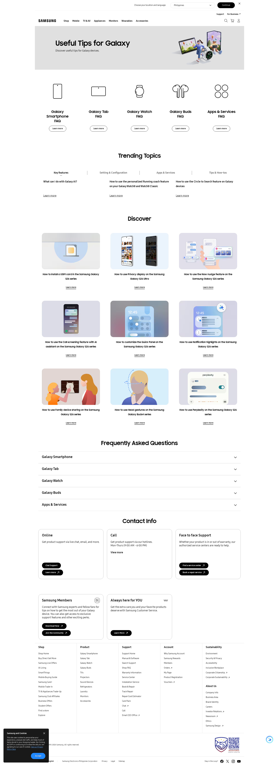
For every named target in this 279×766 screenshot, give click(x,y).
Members (168, 663)
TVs (81, 672)
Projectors (84, 677)
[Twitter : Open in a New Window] (227, 761)
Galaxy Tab (85, 658)
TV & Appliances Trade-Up (49, 691)
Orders (167, 668)
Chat (124, 706)
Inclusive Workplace (215, 668)
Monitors (84, 696)
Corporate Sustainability (217, 677)
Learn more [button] (50, 572)
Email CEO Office (130, 715)
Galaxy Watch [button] (52, 481)
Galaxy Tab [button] (50, 469)
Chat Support (51, 565)
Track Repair (127, 691)
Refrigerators (86, 687)
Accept (38, 756)
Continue (226, 5)
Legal (113, 761)
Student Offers (44, 706)
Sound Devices (86, 682)
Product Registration (173, 677)
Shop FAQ (126, 668)
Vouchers (168, 682)
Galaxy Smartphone (89, 653)
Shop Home (43, 653)
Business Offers (45, 701)
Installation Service (130, 682)
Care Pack (126, 701)
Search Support (129, 663)
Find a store (43, 710)
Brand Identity (212, 702)
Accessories (85, 701)
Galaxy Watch (86, 663)
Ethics (208, 721)
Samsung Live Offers (47, 663)
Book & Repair (128, 687)
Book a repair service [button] (192, 572)
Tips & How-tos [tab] (218, 172)
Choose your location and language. (150, 5)
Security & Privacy (214, 658)
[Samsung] (47, 21)
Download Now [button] (52, 626)
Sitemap (122, 761)
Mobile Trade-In (45, 687)
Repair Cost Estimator (131, 696)
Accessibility (211, 663)
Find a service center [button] (192, 565)
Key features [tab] (61, 172)
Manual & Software (130, 658)
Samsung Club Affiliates (49, 696)
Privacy (104, 761)
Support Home (128, 653)
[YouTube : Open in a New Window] (239, 761)
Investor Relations (214, 711)
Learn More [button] (119, 633)
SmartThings (44, 672)
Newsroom (211, 716)
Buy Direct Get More (47, 658)
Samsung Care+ (45, 682)
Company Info (212, 692)
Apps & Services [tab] (166, 172)
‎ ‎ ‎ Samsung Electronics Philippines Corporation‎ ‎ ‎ (79, 761)
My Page (167, 672)
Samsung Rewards (172, 658)
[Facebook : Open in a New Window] (222, 761)
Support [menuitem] (220, 14)
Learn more (57, 128)
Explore (41, 715)
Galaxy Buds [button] (51, 493)
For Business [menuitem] (232, 14)
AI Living (42, 668)
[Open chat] (269, 740)
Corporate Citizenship (215, 672)
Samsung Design (213, 726)
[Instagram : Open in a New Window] (233, 761)
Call (123, 710)
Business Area (212, 697)
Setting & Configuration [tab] (113, 172)
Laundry (83, 691)
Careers (209, 707)
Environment (211, 653)
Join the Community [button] (54, 633)
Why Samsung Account (174, 653)
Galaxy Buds (85, 668)
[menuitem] (66, 21)
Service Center (128, 677)
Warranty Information (131, 672)
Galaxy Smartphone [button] (57, 457)
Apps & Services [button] (54, 505)
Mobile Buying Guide (47, 677)
